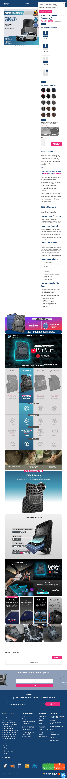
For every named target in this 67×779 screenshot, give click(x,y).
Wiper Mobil (43, 737)
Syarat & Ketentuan (56, 726)
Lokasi (19, 2)
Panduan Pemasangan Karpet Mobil (57, 717)
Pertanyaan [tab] (16, 652)
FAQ (42, 309)
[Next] (37, 27)
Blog (51, 729)
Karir (40, 723)
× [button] (63, 3)
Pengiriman (26, 719)
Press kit (53, 732)
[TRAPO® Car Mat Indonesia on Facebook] (3, 758)
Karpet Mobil (43, 729)
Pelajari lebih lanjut (45, 11)
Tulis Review (56, 657)
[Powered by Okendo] (12, 658)
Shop (11, 2)
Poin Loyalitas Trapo (26, 3)
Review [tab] (7, 652)
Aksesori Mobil (42, 733)
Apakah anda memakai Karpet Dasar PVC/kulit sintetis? (50, 123)
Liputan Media (54, 735)
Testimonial (54, 737)
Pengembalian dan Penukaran (28, 722)
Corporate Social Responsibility (28, 733)
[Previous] (6, 27)
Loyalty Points (27, 729)
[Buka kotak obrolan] (63, 775)
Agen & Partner (41, 719)
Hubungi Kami (54, 740)
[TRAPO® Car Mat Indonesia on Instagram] (9, 758)
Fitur (42, 167)
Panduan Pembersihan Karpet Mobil (57, 722)
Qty (42, 137)
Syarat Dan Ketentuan (47, 151)
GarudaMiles (36, 2)
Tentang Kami (26, 737)
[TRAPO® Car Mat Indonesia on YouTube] (6, 758)
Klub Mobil (42, 716)
